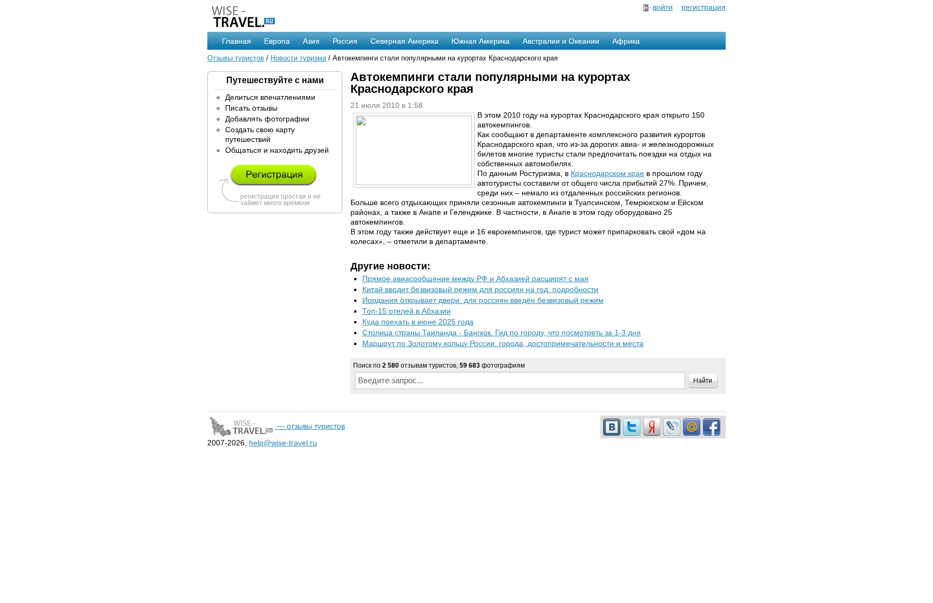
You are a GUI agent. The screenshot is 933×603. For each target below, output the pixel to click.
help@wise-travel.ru (283, 442)
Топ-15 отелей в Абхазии (406, 311)
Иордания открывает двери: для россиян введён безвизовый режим (483, 300)
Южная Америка (480, 41)
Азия (311, 41)
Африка (626, 41)
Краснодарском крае (607, 173)
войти (663, 7)
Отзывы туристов (235, 58)
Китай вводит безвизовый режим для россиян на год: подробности (480, 289)
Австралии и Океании (561, 41)
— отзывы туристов (310, 426)
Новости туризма (298, 58)
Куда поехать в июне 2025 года (418, 321)
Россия (345, 41)
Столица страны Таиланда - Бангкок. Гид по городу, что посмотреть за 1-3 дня (501, 332)
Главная (236, 41)
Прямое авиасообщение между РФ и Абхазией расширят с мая (475, 278)
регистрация (703, 7)
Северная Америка (404, 41)
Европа (277, 41)
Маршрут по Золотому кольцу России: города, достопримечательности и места (503, 343)
